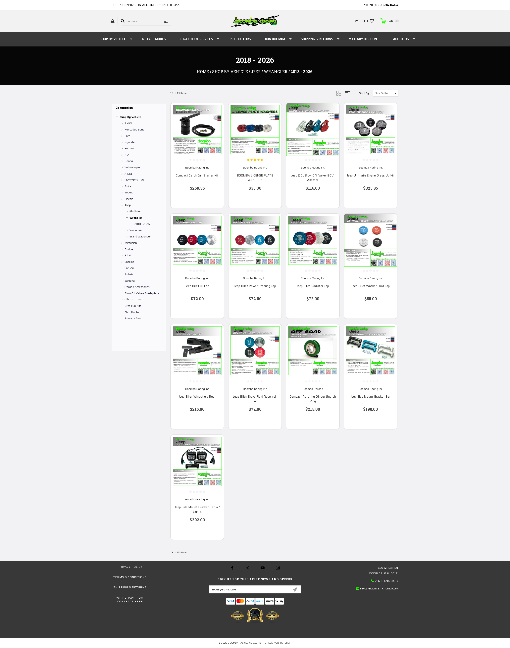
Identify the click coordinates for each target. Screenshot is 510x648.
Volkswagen (132, 167)
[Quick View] (216, 111)
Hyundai (130, 142)
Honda (129, 161)
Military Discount (364, 38)
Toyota (129, 192)
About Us (401, 38)
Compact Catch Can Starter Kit (197, 175)
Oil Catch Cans (133, 299)
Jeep (128, 205)
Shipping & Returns (317, 38)
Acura (128, 174)
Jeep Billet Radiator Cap (313, 286)
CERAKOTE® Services (196, 38)
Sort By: (364, 93)
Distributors (240, 38)
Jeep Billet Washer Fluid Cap (370, 286)
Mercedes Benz (134, 129)
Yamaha (130, 280)
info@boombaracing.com (379, 588)
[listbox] (385, 93)
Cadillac (129, 262)
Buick (128, 186)
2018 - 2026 (142, 224)
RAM (128, 255)
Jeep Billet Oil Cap (197, 286)
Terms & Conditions (130, 577)
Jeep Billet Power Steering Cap (255, 286)
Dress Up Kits (133, 306)
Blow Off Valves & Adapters (142, 293)
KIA (127, 155)
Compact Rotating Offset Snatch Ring (313, 398)
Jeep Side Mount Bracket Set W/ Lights (197, 509)
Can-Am (129, 268)
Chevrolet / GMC (135, 180)
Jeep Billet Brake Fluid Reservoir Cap (255, 398)
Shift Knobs (132, 312)
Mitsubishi (131, 243)
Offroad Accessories (137, 287)
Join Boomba (275, 38)
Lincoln (129, 199)
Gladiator (135, 211)
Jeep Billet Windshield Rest (197, 396)
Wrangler (135, 218)
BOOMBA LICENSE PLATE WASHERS (255, 177)
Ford (127, 136)
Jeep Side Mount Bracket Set (371, 396)
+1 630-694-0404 (386, 581)
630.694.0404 (386, 4)
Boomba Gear (133, 318)
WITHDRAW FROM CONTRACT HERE (130, 599)
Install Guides (153, 38)
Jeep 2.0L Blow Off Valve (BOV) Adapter (312, 177)
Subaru (129, 148)
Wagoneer (136, 230)
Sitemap (286, 643)
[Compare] (216, 131)
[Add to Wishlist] (216, 121)
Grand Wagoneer (140, 236)
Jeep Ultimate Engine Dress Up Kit (370, 175)
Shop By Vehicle (113, 38)
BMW (128, 123)
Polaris (129, 274)
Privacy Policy (130, 567)
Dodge (129, 249)
